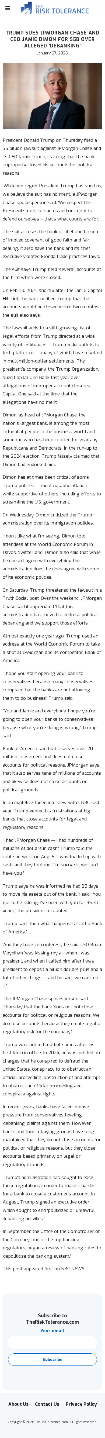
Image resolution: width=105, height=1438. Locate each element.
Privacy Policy (81, 1404)
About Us (18, 1404)
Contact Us (47, 1404)
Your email (52, 1331)
